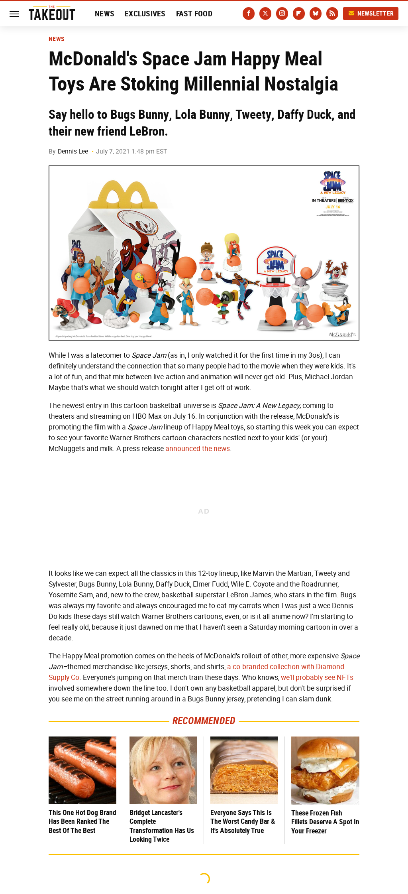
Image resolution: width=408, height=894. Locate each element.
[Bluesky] (316, 13)
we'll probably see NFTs (317, 677)
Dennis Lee (73, 151)
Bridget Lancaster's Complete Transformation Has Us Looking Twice (161, 826)
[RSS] (332, 13)
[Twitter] (265, 13)
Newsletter (375, 13)
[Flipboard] (299, 13)
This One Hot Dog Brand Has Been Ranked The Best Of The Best (82, 821)
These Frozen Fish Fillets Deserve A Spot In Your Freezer (325, 822)
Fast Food (194, 13)
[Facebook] (249, 13)
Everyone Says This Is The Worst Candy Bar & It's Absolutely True (242, 821)
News (104, 13)
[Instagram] (282, 13)
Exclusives (145, 13)
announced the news (197, 448)
